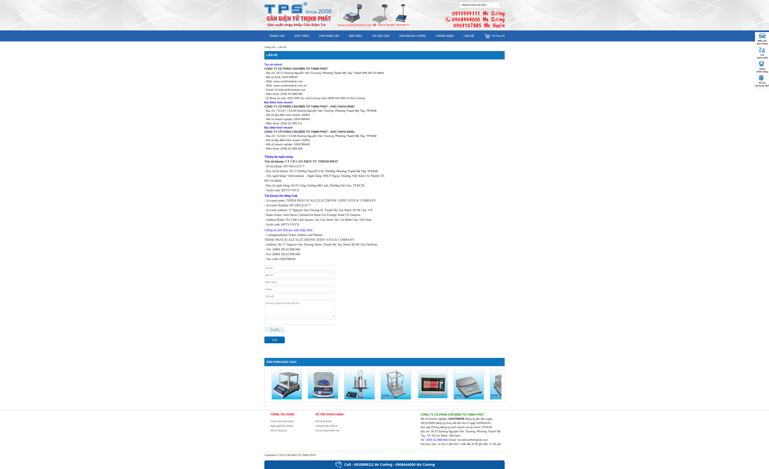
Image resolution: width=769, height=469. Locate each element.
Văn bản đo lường (412, 35)
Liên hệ (469, 35)
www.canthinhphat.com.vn (290, 85)
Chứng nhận (445, 35)
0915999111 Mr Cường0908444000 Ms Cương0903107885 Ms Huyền (478, 19)
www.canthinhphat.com (288, 81)
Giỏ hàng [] (498, 35)
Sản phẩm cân (329, 35)
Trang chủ (277, 35)
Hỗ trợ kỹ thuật (323, 421)
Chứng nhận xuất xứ (326, 426)
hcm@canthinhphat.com (290, 89)
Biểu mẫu (355, 35)
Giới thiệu (302, 35)
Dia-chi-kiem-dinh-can (327, 430)
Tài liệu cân (380, 35)
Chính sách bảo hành (282, 421)
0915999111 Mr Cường (373, 465)
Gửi (274, 339)
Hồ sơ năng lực (278, 430)
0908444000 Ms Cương (415, 465)
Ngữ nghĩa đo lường (281, 426)
